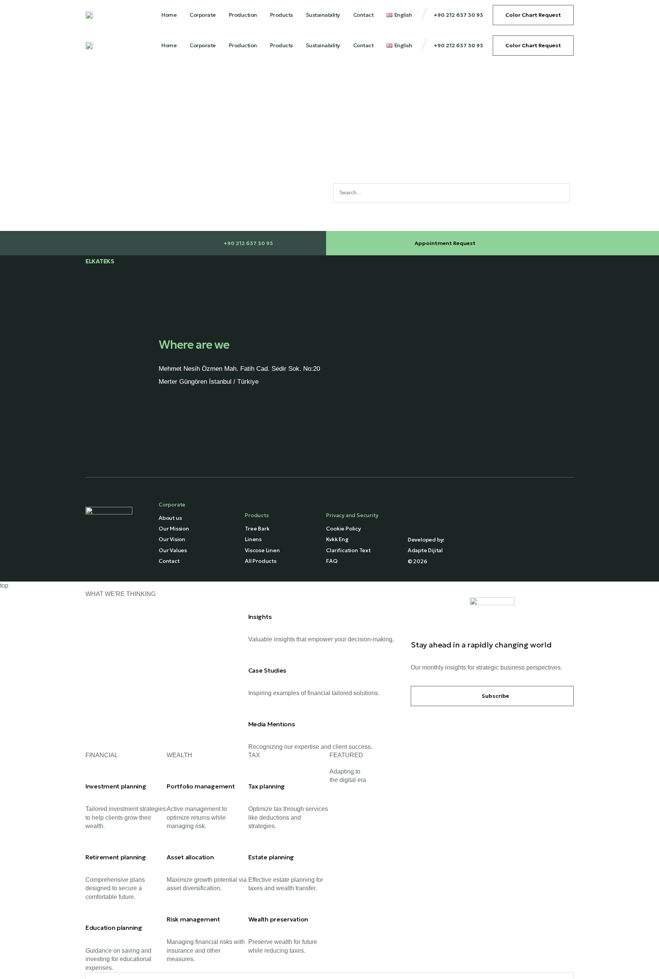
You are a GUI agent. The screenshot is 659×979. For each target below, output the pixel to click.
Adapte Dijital (425, 550)
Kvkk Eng (337, 539)
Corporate (203, 14)
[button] (492, 696)
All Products (260, 561)
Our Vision (172, 539)
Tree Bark (257, 528)
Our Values (173, 550)
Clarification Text (348, 550)
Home (169, 14)
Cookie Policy (343, 528)
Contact (363, 14)
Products (281, 14)
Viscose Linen (262, 550)
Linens (253, 539)
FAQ (331, 561)
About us (170, 517)
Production (243, 14)
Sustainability (323, 14)
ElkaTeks (99, 261)
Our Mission (174, 528)
